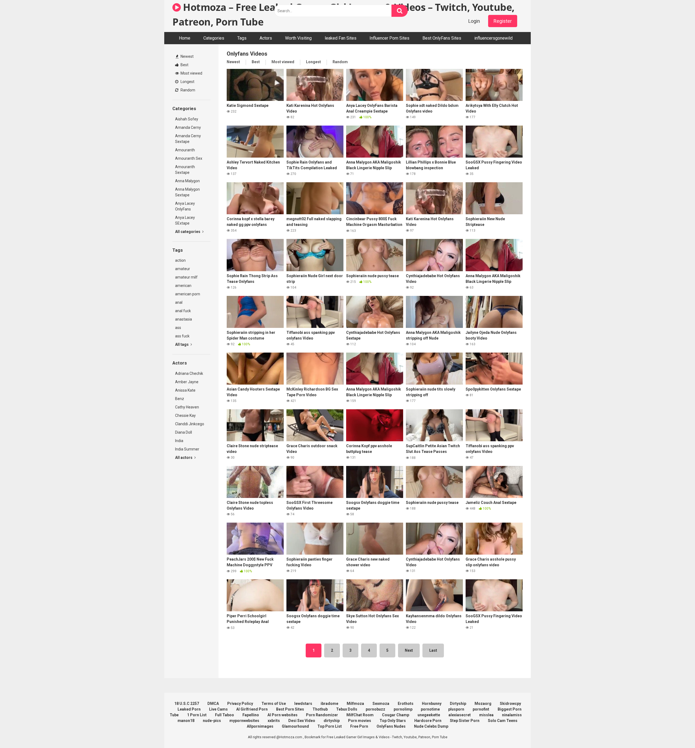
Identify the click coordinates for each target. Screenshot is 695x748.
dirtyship (332, 720)
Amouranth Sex (188, 158)
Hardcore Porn (427, 720)
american (183, 285)
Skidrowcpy (510, 703)
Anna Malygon (187, 181)
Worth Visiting (298, 38)
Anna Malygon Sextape (187, 192)
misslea (486, 715)
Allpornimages (260, 726)
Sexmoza (380, 703)
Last (433, 650)
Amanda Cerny (188, 127)
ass (178, 327)
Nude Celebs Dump (431, 726)
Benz (179, 399)
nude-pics (212, 720)
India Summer (187, 449)
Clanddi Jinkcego (189, 424)
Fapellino (250, 715)
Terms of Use (273, 703)
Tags (242, 38)
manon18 (186, 720)
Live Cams (218, 709)
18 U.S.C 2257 (186, 703)
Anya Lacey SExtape (185, 220)
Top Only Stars (393, 720)
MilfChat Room (360, 715)
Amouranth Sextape (185, 170)
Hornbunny (431, 703)
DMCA (213, 703)
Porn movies (359, 720)
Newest (187, 56)
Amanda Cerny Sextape (188, 139)
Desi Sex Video (301, 720)
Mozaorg (483, 703)
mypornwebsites (244, 720)
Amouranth (185, 150)
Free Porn (359, 726)
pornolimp (403, 709)
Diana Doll (183, 432)
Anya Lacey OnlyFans (185, 206)
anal (178, 302)
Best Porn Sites (290, 709)
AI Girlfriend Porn (252, 709)
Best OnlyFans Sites (441, 38)
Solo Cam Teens (502, 720)
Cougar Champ (395, 715)
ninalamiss (512, 715)
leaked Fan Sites (340, 38)
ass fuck (182, 336)
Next (409, 650)
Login (474, 21)
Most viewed (191, 73)
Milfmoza (355, 703)
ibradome (329, 703)
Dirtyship (458, 703)
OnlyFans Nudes (391, 726)
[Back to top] (676, 731)
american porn (187, 294)
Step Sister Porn (464, 720)
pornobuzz (375, 709)
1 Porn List (197, 715)
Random (187, 90)
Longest (187, 81)
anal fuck (183, 311)
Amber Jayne (186, 382)
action (180, 260)
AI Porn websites (282, 715)
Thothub (320, 709)
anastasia (183, 319)
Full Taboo (224, 715)
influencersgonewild (493, 38)
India (179, 441)
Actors (266, 38)
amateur (182, 269)
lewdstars (303, 703)
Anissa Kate (185, 390)
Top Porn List (329, 726)
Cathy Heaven (187, 407)
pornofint (481, 709)
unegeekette (429, 715)
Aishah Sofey (186, 119)
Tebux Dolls (346, 709)
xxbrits (274, 720)
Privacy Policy (240, 703)
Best (184, 65)
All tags (182, 344)
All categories (188, 231)
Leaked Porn (189, 709)
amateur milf (186, 277)
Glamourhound (295, 726)
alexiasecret (459, 715)
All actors (184, 457)
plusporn (456, 709)
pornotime (430, 709)
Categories (213, 38)
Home (184, 38)
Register (503, 21)
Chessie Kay (185, 415)
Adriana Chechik (189, 373)
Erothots (405, 703)
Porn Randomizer (322, 715)
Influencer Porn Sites (389, 38)
